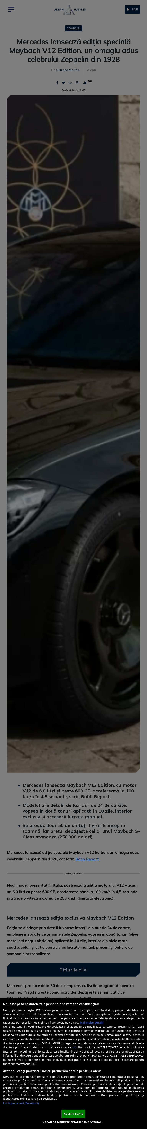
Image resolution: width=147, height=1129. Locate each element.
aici (74, 1047)
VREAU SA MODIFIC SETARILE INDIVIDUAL (72, 1122)
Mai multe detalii (91, 1022)
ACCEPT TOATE (73, 1114)
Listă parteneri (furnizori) (21, 1103)
